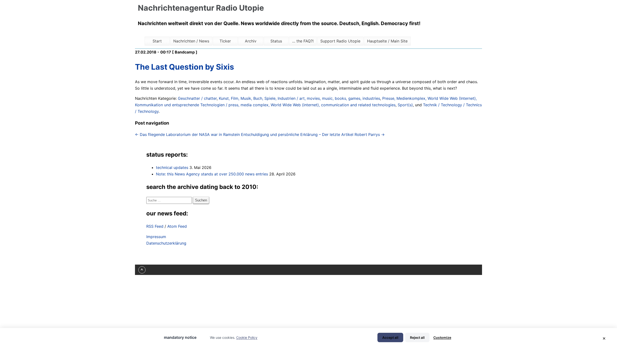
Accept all (390, 337)
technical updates (172, 167)
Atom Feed (177, 226)
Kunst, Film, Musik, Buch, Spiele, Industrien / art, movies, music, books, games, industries (299, 98)
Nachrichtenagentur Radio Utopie (201, 8)
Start (157, 41)
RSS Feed (154, 226)
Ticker (225, 41)
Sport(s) (405, 104)
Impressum (156, 236)
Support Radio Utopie (340, 41)
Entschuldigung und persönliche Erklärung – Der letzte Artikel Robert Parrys (313, 134)
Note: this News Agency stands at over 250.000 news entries (212, 174)
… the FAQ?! (303, 41)
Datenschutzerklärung (166, 243)
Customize (442, 337)
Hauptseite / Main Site (387, 41)
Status (276, 41)
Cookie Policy (246, 337)
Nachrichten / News (191, 41)
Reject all (417, 337)
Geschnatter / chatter (197, 98)
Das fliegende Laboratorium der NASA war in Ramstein (187, 134)
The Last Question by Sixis (184, 67)
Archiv (250, 41)
